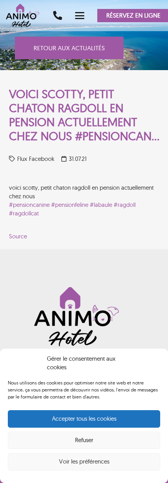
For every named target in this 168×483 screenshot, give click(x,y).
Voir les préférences (84, 461)
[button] (79, 15)
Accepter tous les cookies (84, 418)
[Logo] (25, 15)
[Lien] (57, 15)
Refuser (84, 440)
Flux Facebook (35, 158)
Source (18, 236)
